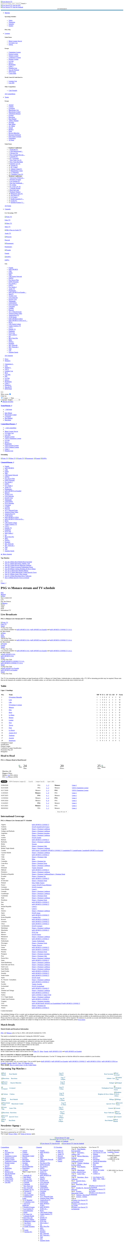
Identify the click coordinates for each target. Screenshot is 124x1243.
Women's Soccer (98, 1150)
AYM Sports (13, 317)
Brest (10, 712)
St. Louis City (28, 1214)
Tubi (10, 349)
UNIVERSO (13, 303)
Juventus (11, 122)
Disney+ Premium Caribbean (41, 829)
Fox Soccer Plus (14, 280)
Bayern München (14, 133)
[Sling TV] (12, 458)
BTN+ (11, 322)
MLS (6, 373)
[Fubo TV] (4, 458)
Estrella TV (12, 329)
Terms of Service (26, 1134)
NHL (103, 1179)
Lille (10, 702)
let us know (81, 1019)
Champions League (15, 52)
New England (28, 1181)
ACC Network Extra (15, 312)
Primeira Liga (13, 68)
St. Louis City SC (15, 186)
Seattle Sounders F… (17, 199)
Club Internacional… (16, 151)
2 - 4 (47, 798)
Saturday (11, 24)
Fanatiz (11, 267)
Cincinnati (27, 1184)
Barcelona (12, 117)
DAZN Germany (37, 887)
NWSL (11, 44)
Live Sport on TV (98, 1177)
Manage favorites (7, 401)
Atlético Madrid (13, 121)
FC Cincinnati (14, 158)
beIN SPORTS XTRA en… (44, 1208)
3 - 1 (47, 805)
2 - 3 (47, 790)
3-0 (9, 775)
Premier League (13, 59)
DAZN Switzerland (38, 986)
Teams (7, 97)
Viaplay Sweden (37, 984)
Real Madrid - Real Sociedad (78, 1150)
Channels (7, 209)
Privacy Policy (13, 1134)
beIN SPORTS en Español (13, 491)
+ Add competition (10, 428)
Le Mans (11, 715)
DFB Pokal (12, 71)
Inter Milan (12, 124)
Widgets (95, 1154)
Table (2, 607)
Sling (2, 635)
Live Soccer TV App (99, 1152)
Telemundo (12, 301)
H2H (2, 608)
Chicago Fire (14, 153)
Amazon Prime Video (15, 313)
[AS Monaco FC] (4, 603)
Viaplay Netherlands (38, 941)
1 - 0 (47, 793)
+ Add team (8, 409)
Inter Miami (27, 1177)
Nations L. (8, 367)
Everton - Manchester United (77, 1192)
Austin (26, 1230)
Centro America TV (15, 326)
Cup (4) (31, 781)
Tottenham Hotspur (15, 113)
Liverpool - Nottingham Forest (77, 1160)
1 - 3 (47, 785)
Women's (7, 361)
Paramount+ (12, 290)
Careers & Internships (99, 1161)
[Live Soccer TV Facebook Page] (80, 1202)
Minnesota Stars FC (17, 193)
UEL (6, 366)
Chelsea (11, 106)
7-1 (7, 777)
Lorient (11, 720)
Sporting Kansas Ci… (17, 202)
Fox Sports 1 (13, 283)
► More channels (6, 554)
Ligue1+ (34, 885)
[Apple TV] (20, 458)
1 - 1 (47, 808)
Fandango (12, 331)
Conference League (15, 57)
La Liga (11, 61)
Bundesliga (12, 64)
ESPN (11, 273)
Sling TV (60, 1150)
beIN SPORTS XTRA (16, 319)
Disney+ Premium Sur (39, 861)
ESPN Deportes (14, 282)
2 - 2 (47, 788)
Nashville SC (14, 149)
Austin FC (14, 201)
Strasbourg (12, 740)
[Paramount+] (29, 458)
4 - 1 (47, 795)
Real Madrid (12, 119)
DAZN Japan (36, 913)
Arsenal (11, 105)
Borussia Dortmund (15, 135)
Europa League (13, 54)
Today (11, 20)
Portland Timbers (15, 192)
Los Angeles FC (15, 181)
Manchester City (14, 110)
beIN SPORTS (13, 269)
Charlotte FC (14, 156)
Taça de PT (8, 387)
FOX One (12, 333)
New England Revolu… (17, 155)
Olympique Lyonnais (15, 705)
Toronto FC (14, 165)
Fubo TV (4, 624)
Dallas (25, 1212)
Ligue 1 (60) (50, 781)
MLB (94, 1180)
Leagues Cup (13, 81)
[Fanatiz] (37, 458)
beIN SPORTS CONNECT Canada (55, 850)
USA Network (13, 297)
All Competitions (10, 94)
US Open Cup (13, 43)
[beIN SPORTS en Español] (10, 668)
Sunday (11, 26)
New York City (28, 1186)
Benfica (11, 129)
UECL (7, 369)
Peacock (11, 310)
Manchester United (14, 112)
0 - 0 (47, 800)
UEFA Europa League (12, 445)
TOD (49, 995)
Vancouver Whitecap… (17, 178)
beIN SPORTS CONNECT (40, 824)
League (5, 398)
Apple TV (12, 289)
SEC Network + (14, 347)
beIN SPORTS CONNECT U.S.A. (61, 629)
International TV (6, 610)
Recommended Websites (97, 1167)
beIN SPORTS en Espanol (95, 850)
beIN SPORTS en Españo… (17, 292)
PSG (2, 592)
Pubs (94, 1165)
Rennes (11, 717)
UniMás (11, 308)
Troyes (11, 725)
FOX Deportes (13, 305)
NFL (98, 1179)
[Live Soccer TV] (6, 1)
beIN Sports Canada (38, 850)
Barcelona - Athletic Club (77, 1153)
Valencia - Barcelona (82, 1195)
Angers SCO (13, 733)
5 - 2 (47, 803)
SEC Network (13, 345)
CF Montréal (15, 172)
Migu (33, 859)
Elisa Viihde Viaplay (38, 883)
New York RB (28, 1188)
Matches (7, 13)
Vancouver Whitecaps (26, 1204)
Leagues (7, 33)
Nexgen (34, 844)
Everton (11, 115)
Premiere (11, 343)
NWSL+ (11, 342)
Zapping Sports (13, 352)
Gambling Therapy (113, 1152)
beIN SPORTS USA (23, 629)
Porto (10, 131)
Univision (12, 306)
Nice (10, 723)
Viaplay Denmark (37, 868)
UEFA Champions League (13, 438)
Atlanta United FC (16, 169)
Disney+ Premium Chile (39, 846)
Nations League (13, 56)
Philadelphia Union (17, 171)
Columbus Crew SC (17, 174)
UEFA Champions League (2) (17, 781)
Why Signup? (30, 1129)
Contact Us (96, 1173)
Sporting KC (28, 1232)
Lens (10, 700)
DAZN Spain (36, 827)
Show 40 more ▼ (62, 812)
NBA (94, 1179)
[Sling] (3, 633)
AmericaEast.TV (14, 315)
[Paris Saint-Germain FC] (3, 596)
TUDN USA (13, 296)
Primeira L (8, 385)
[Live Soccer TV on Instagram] (80, 1209)
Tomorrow (12, 22)
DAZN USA (13, 299)
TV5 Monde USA (27, 1063)
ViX (10, 350)
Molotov (49, 885)
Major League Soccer (15, 41)
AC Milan (12, 126)
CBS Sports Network (15, 276)
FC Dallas (13, 185)
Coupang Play (36, 917)
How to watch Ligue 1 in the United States (23, 1065)
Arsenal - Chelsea (81, 1196)
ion (10, 336)
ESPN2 (11, 278)
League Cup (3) (40, 781)
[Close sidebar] (1, 581)
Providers (96, 1163)
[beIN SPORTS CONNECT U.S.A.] (13, 661)
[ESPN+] (44, 458)
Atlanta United (28, 1195)
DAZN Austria (36, 837)
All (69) (4, 781)
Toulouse (12, 735)
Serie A (11, 63)
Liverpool (12, 108)
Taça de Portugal (14, 70)
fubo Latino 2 (13, 334)
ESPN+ (11, 285)
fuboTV (11, 294)
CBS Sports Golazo (15, 324)
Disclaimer (96, 1159)
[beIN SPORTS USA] (8, 654)
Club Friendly (13, 90)
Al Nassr (11, 140)
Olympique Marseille (15, 697)
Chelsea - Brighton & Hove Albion (80, 1164)
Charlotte (26, 1182)
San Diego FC (15, 195)
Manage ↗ (8, 405)
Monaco (3, 594)
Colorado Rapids (15, 188)
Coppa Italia (12, 73)
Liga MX (11, 83)
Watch (3, 605)
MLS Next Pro (13, 338)
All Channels (9, 355)
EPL (6, 376)
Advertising (96, 1156)
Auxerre (11, 738)
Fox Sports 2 (13, 287)
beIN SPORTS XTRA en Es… (14, 519)
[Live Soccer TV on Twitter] (80, 1205)
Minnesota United (29, 1221)
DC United (14, 167)
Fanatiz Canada (82, 850)
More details (6, 631)
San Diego (27, 1223)
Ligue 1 (11, 66)
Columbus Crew (29, 1202)
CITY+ (11, 327)
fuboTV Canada (72, 850)
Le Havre (12, 730)
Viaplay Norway (37, 945)
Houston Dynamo (15, 179)
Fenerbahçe (12, 138)
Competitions (5, 424)
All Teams (8, 206)
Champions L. (9, 364)
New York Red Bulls (16, 162)
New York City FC (16, 160)
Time (12, 398)
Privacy (95, 1157)
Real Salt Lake (14, 190)
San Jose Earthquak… (17, 183)
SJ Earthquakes (28, 1210)
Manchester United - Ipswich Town (78, 1171)
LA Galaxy (14, 197)
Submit (22, 1129)
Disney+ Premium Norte (39, 863)
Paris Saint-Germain (15, 136)
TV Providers (58, 1147)
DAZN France (44, 827)
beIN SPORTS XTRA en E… (18, 320)
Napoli (11, 128)
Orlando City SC (15, 164)
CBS (10, 271)
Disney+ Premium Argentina (41, 833)
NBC (10, 275)
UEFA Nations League (12, 447)
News (6, 359)
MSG (10, 340)
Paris (10, 728)
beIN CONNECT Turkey (40, 995)
